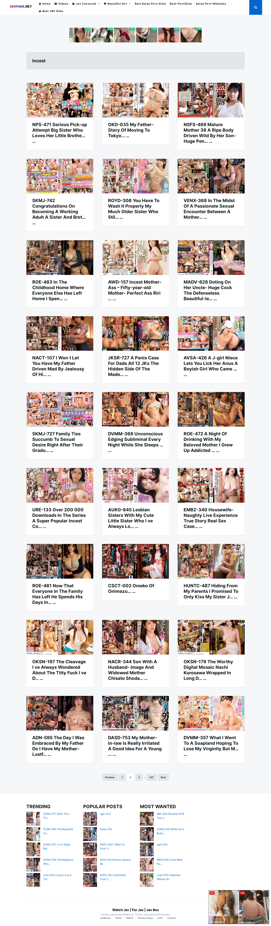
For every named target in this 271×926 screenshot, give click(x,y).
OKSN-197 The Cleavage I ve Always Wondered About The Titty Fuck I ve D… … (59, 670)
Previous (109, 777)
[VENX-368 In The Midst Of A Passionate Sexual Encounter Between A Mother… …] (211, 176)
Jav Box (152, 910)
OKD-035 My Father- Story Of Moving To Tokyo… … (131, 130)
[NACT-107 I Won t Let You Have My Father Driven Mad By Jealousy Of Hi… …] (59, 333)
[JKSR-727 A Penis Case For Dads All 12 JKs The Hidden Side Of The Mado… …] (135, 333)
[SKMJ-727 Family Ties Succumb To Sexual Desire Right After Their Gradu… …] (59, 409)
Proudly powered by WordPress (117, 914)
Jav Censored (86, 3)
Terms (118, 918)
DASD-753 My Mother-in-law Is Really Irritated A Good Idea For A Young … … (135, 746)
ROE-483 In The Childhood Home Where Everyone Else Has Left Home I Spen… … (58, 290)
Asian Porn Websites (211, 3)
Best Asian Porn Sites (150, 3)
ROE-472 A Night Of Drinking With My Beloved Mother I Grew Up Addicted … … (208, 442)
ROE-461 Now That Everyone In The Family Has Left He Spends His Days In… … (57, 594)
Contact (171, 918)
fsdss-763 (106, 829)
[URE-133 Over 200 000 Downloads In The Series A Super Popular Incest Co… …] (59, 485)
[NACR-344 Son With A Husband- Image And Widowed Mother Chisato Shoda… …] (135, 637)
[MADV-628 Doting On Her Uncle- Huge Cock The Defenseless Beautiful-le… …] (211, 257)
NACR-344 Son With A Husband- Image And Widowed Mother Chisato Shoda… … (132, 670)
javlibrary (105, 918)
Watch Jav (120, 910)
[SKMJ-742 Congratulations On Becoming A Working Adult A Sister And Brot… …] (59, 176)
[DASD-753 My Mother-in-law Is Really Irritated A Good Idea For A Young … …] (135, 713)
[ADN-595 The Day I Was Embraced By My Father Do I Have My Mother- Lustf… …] (59, 713)
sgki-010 (162, 844)
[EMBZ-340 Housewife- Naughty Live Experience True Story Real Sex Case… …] (211, 485)
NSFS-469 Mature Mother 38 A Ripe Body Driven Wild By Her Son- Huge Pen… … (210, 133)
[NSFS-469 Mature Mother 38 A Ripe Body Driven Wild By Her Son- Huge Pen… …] (211, 100)
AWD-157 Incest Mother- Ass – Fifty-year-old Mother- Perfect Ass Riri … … (134, 290)
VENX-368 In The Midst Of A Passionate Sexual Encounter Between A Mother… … (209, 209)
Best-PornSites (181, 3)
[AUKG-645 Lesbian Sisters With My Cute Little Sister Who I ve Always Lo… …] (135, 485)
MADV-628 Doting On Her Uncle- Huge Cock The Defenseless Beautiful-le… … (208, 290)
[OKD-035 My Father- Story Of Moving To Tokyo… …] (135, 100)
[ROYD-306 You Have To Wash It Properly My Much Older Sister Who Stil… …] (135, 176)
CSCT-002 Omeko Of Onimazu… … (131, 588)
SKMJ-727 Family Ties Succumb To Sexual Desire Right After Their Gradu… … (57, 442)
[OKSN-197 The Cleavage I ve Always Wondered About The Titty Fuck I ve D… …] (59, 637)
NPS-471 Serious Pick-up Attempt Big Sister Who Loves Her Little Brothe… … (59, 133)
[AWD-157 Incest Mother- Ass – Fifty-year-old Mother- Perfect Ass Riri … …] (135, 257)
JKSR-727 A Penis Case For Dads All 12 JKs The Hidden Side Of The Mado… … (133, 366)
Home (46, 3)
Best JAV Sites (52, 11)
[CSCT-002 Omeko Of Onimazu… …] (135, 561)
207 (151, 777)
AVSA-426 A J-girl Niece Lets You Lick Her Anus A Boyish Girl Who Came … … (211, 366)
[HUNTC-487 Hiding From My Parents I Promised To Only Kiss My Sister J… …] (211, 561)
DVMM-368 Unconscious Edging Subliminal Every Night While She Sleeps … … (135, 442)
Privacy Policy (145, 918)
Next (163, 777)
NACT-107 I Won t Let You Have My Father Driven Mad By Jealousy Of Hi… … (58, 366)
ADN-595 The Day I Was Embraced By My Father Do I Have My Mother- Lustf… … (58, 746)
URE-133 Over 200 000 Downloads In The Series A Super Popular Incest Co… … (59, 518)
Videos (63, 3)
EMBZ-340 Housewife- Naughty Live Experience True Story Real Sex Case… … (211, 518)
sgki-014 (105, 813)
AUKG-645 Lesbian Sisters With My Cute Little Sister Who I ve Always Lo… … (131, 518)
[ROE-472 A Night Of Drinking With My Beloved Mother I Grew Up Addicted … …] (211, 409)
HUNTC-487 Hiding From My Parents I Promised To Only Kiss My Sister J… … (211, 591)
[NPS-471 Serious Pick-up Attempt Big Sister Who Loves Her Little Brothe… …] (59, 100)
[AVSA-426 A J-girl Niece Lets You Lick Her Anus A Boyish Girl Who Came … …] (211, 333)
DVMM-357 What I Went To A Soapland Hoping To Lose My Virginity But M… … (211, 746)
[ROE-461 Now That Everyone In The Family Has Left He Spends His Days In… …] (59, 561)
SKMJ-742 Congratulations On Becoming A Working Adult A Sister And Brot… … (59, 211)
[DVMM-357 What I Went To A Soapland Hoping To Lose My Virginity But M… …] (211, 713)
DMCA (129, 918)
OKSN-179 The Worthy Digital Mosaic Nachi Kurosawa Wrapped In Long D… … (208, 670)
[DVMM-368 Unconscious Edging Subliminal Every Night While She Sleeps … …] (135, 409)
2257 (160, 918)
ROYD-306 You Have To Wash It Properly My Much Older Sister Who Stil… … (133, 209)
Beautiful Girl (117, 3)
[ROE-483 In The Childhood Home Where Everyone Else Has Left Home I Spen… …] (59, 257)
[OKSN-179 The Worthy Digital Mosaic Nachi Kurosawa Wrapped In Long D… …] (211, 637)
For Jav (138, 910)
